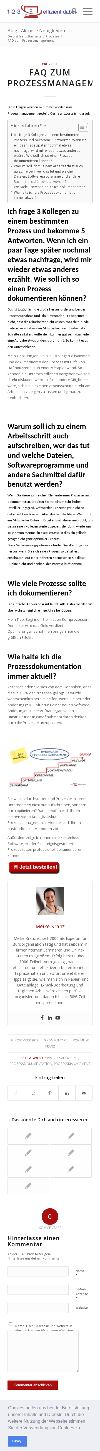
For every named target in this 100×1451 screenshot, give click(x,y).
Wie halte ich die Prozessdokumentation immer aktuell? (46, 195)
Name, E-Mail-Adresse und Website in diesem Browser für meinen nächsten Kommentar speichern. (44, 1330)
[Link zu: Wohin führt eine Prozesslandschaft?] (28, 1136)
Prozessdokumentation (31, 1063)
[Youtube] (57, 1018)
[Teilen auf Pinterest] (50, 1093)
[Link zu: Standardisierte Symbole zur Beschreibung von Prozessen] (28, 1169)
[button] (83, 1428)
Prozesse (50, 64)
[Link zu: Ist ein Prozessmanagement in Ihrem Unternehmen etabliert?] (71, 1152)
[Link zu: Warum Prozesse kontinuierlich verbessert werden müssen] (71, 1136)
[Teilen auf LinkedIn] (67, 1093)
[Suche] (71, 11)
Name (80, 1273)
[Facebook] (42, 1018)
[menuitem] (71, 11)
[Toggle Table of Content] (80, 127)
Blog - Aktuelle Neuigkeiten (36, 30)
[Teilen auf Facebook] (16, 1093)
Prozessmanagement (72, 1063)
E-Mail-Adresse (82, 1294)
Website (82, 1307)
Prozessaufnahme (62, 1058)
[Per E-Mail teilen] (84, 1093)
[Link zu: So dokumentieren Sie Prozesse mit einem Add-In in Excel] (28, 1152)
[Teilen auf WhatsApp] (33, 1093)
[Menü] (84, 11)
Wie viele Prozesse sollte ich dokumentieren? (49, 187)
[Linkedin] (50, 1018)
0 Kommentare (55, 1040)
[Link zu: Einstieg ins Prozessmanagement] (71, 1169)
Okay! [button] (17, 1441)
